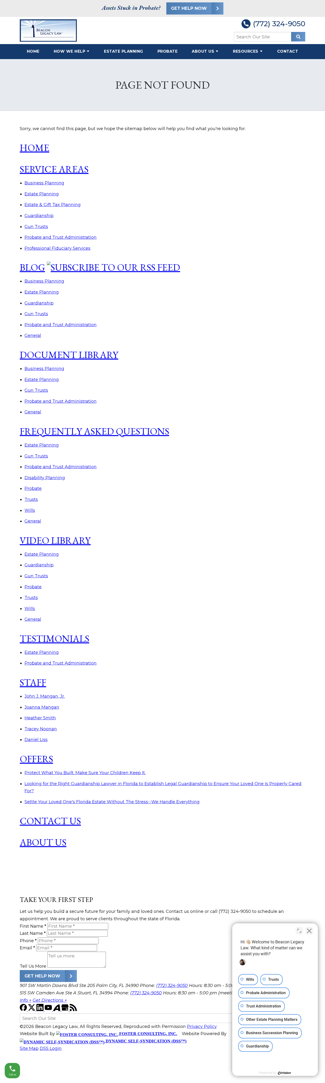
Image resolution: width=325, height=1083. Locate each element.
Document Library (69, 355)
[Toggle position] (299, 931)
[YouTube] (49, 1009)
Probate (168, 51)
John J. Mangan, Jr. (45, 696)
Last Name (33, 933)
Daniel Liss (36, 739)
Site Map (29, 1048)
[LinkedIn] (40, 1009)
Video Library (55, 540)
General (33, 335)
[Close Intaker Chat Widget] (309, 931)
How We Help (69, 51)
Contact (287, 51)
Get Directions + (50, 1000)
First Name (33, 926)
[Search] (298, 36)
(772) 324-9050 (279, 23)
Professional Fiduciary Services (57, 248)
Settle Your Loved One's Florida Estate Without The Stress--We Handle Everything (112, 801)
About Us (203, 51)
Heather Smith (40, 718)
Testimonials (54, 638)
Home (33, 51)
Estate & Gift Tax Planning (53, 204)
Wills (30, 510)
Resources (245, 51)
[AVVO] (57, 1009)
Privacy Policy (202, 1026)
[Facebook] (24, 1009)
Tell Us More (33, 966)
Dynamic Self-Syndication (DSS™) (145, 1041)
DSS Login (51, 1048)
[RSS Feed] (73, 1009)
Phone (28, 940)
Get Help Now (189, 8)
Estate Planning (123, 51)
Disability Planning (45, 477)
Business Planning (44, 183)
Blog (32, 267)
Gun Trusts (36, 226)
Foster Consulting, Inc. (147, 1033)
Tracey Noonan (41, 729)
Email (27, 948)
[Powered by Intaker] (284, 1073)
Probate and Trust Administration (61, 237)
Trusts (31, 499)
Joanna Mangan (42, 707)
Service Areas (54, 169)
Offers (36, 759)
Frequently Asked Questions (94, 431)
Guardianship (39, 215)
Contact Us (50, 821)
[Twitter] (32, 1009)
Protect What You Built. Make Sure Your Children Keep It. (85, 772)
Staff (33, 682)
